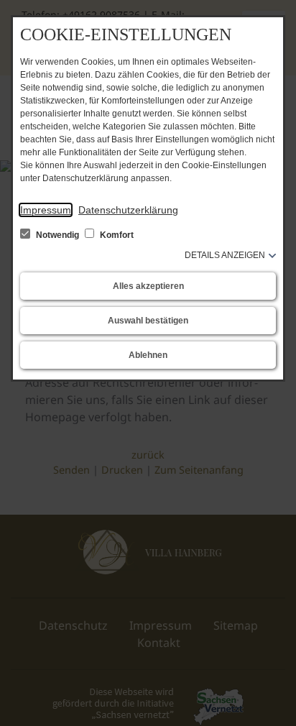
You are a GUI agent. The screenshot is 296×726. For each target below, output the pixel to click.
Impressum (45, 210)
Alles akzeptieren (148, 286)
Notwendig (57, 235)
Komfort (116, 235)
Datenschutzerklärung (128, 210)
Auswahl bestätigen (148, 321)
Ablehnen (148, 355)
